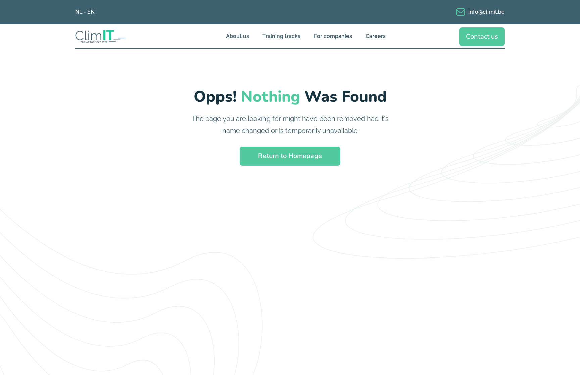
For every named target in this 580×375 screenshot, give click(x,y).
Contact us (482, 36)
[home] (110, 36)
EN (91, 12)
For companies (333, 36)
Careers (376, 36)
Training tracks (281, 36)
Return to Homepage (290, 155)
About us (237, 36)
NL (78, 12)
